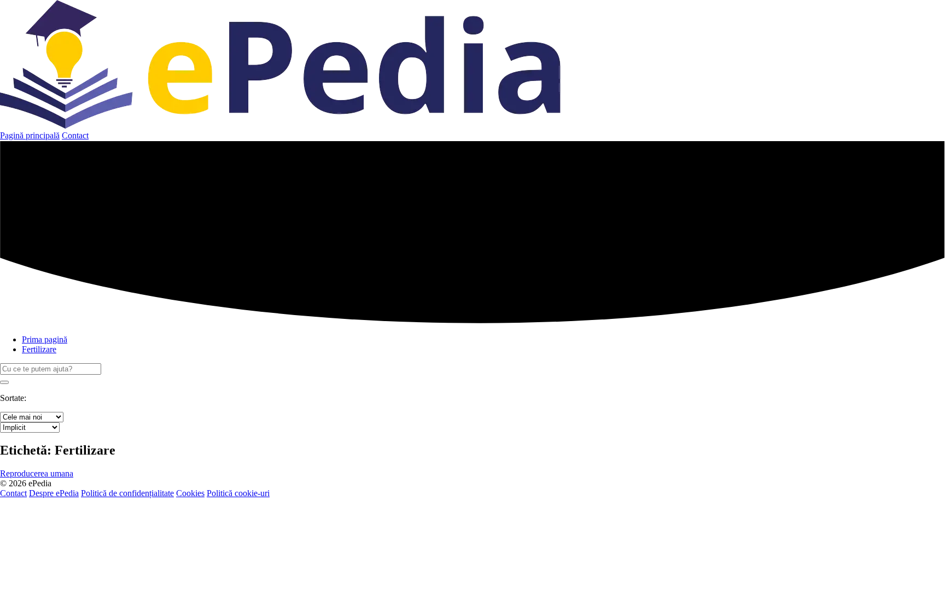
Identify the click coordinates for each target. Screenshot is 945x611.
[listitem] (36, 473)
